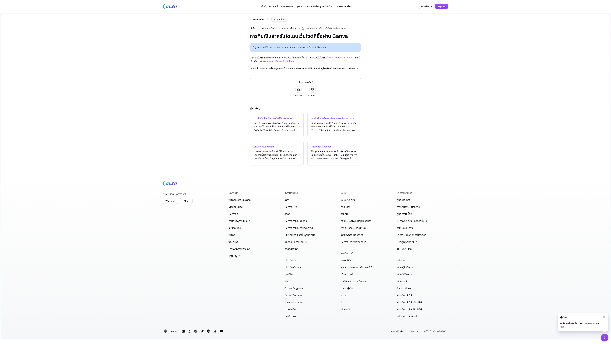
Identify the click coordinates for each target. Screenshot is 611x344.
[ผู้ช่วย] (604, 337)
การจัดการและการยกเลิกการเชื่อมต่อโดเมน (276, 61)
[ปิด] (604, 317)
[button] (263, 6)
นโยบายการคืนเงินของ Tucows (340, 57)
